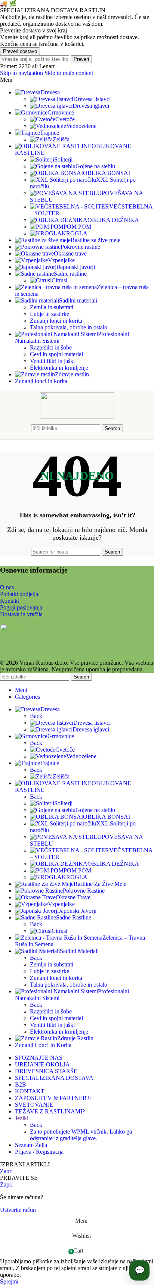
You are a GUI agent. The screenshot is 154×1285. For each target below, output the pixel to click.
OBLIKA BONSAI (106, 173)
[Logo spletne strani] (77, 416)
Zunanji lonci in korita (56, 320)
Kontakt (9, 601)
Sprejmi (9, 1281)
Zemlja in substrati (51, 307)
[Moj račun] (129, 428)
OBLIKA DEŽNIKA (113, 220)
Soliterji (63, 159)
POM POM (77, 226)
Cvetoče (65, 119)
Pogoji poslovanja (21, 607)
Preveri (81, 59)
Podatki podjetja (19, 594)
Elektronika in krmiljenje (59, 367)
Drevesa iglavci (91, 106)
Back (36, 716)
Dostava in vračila (21, 614)
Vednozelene (81, 126)
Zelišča (61, 139)
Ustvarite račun (18, 1210)
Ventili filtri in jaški (52, 361)
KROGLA (74, 233)
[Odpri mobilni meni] (24, 428)
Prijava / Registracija (39, 1151)
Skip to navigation (22, 73)
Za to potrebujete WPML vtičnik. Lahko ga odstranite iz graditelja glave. (81, 1134)
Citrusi (59, 280)
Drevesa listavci (92, 99)
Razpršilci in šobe (51, 347)
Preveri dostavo (20, 51)
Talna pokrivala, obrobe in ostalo (68, 327)
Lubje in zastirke (49, 314)
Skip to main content (68, 73)
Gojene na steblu (95, 166)
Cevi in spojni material (56, 354)
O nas (7, 587)
